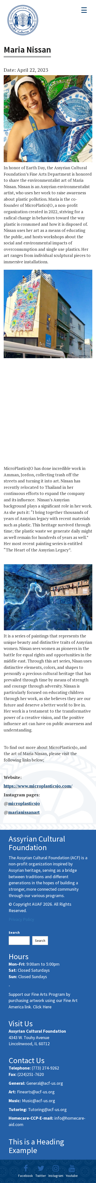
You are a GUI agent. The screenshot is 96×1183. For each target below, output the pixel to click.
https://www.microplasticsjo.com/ (38, 786)
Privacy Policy (21, 919)
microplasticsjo (24, 803)
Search (14, 932)
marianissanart (24, 812)
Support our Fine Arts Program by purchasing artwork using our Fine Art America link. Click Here (43, 1000)
